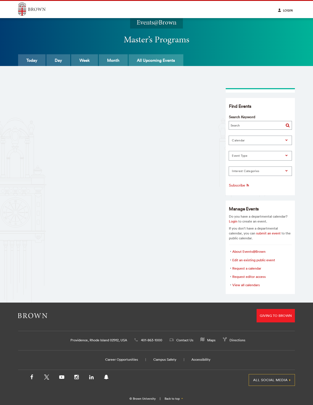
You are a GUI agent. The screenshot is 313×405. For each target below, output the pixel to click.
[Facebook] (31, 378)
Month (113, 60)
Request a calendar (246, 268)
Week (84, 60)
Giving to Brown (276, 315)
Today (31, 60)
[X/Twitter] (46, 378)
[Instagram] (76, 378)
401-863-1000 (151, 340)
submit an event (268, 233)
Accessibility (200, 359)
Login (233, 221)
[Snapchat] (106, 378)
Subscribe (237, 185)
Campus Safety (164, 359)
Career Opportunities (121, 359)
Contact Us (184, 340)
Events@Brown (157, 22)
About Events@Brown (249, 251)
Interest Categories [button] (245, 171)
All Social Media (270, 380)
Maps (211, 340)
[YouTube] (61, 378)
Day (58, 60)
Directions (237, 340)
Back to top (173, 399)
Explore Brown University (36, 9)
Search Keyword (242, 117)
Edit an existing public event (253, 260)
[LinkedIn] (91, 378)
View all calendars (246, 285)
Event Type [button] (239, 156)
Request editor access (249, 276)
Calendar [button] (238, 140)
